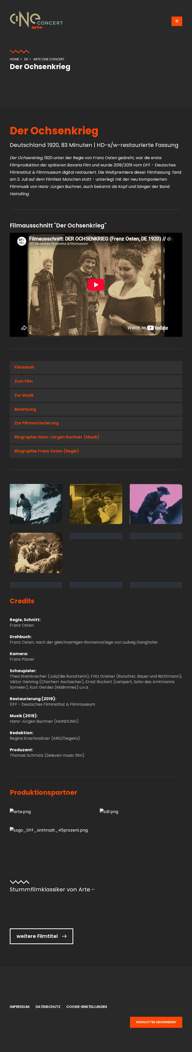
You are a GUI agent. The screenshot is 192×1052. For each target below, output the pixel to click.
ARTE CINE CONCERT (48, 59)
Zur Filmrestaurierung (36, 423)
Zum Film (23, 381)
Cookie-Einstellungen (86, 1006)
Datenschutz (48, 1006)
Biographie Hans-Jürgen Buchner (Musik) (56, 437)
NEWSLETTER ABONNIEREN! (156, 1022)
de (26, 59)
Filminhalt (24, 367)
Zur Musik (24, 395)
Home (14, 59)
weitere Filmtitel (37, 936)
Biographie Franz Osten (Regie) (46, 451)
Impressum (20, 1006)
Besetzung (25, 409)
